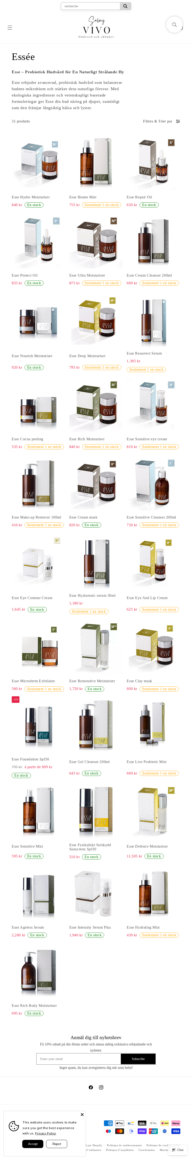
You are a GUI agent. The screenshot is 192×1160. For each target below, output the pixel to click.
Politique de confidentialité (163, 1145)
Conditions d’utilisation (86, 1150)
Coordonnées (147, 1150)
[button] (10, 27)
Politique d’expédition (120, 1150)
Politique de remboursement (124, 1145)
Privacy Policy (45, 1133)
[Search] (125, 6)
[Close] (82, 1114)
